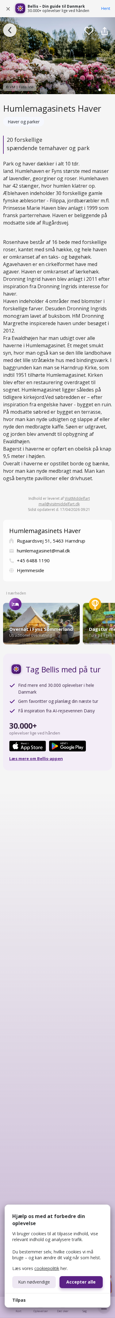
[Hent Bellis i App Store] (27, 746)
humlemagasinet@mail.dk (43, 551)
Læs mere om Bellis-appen (36, 758)
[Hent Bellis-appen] (20, 8)
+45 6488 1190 (33, 560)
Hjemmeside (30, 570)
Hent (105, 8)
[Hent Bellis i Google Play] (67, 746)
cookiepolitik (46, 1268)
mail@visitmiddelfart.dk (59, 504)
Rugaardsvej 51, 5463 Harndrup (51, 541)
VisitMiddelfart (77, 498)
